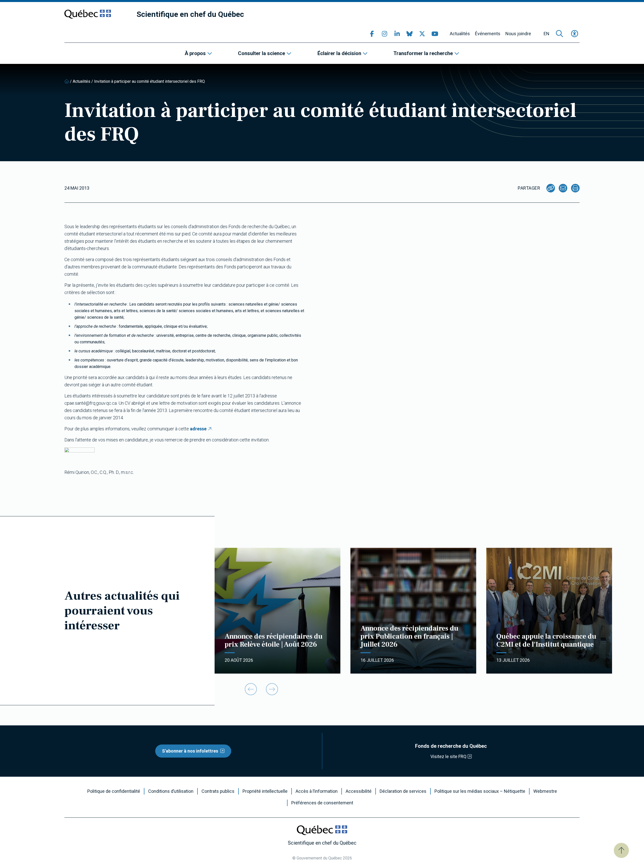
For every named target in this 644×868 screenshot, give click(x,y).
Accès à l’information (317, 791)
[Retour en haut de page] (621, 850)
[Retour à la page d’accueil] (66, 81)
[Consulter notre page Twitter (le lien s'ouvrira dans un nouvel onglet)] (422, 34)
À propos (195, 53)
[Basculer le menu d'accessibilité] (575, 34)
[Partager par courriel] (563, 188)
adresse (198, 428)
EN (546, 33)
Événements (487, 33)
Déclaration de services (403, 791)
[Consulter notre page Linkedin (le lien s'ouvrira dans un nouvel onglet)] (397, 34)
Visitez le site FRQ (448, 756)
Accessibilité (359, 791)
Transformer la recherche (423, 53)
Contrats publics (218, 791)
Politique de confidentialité (113, 791)
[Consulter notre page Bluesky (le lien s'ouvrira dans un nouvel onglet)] (410, 34)
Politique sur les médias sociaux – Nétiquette (479, 791)
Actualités (460, 33)
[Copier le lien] (550, 188)
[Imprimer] (575, 188)
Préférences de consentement (322, 803)
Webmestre (545, 791)
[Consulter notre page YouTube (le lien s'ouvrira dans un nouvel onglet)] (435, 34)
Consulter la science (261, 53)
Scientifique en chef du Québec (190, 14)
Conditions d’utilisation (170, 791)
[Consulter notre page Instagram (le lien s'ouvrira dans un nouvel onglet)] (384, 34)
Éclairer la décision (339, 53)
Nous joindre (518, 33)
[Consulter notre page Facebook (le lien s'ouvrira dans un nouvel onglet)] (372, 34)
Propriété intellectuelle (265, 791)
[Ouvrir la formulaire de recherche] (559, 34)
